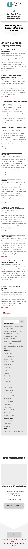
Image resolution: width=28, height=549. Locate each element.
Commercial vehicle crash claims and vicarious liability (13, 261)
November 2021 (9, 356)
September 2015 (9, 415)
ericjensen (6, 53)
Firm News (7, 423)
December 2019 (9, 396)
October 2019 (8, 401)
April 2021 (7, 376)
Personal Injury (16, 105)
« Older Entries (6, 313)
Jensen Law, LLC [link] (12, 539)
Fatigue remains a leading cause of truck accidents (13, 235)
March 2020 (8, 387)
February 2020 (8, 390)
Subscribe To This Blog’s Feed (13, 431)
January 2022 (8, 353)
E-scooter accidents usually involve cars (14, 128)
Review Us (14, 534)
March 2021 (8, 379)
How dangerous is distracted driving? (11, 287)
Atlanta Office (14, 505)
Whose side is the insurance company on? (11, 50)
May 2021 (7, 373)
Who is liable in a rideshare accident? (11, 179)
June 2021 (7, 370)
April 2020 (7, 384)
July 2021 (7, 367)
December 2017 (9, 410)
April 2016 (7, 413)
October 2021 (8, 359)
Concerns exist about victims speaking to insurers (11, 76)
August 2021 (8, 365)
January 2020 (8, 393)
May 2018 (7, 404)
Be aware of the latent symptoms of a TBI (14, 102)
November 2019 (9, 399)
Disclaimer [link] (7, 543)
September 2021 (9, 362)
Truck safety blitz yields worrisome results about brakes (12, 207)
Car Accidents (22, 53)
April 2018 (7, 407)
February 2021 (8, 382)
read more (4, 71)
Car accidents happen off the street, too (11, 153)
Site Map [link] (15, 543)
